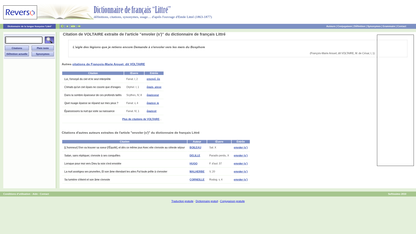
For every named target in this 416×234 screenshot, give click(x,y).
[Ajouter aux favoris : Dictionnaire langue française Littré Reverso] (67, 26)
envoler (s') (241, 147)
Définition (359, 26)
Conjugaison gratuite (232, 201)
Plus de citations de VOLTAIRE (140, 119)
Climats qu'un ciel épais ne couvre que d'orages (92, 87)
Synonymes (374, 26)
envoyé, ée (153, 79)
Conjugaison (344, 26)
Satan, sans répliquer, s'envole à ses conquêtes (92, 155)
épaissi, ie (153, 103)
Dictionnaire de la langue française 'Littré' (30, 26)
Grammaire (389, 26)
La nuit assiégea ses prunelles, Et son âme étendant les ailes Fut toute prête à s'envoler (115, 171)
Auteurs (330, 26)
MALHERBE (197, 171)
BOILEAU (195, 147)
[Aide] (62, 26)
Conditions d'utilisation (16, 194)
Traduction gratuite (182, 201)
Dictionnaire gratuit (207, 201)
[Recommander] (79, 26)
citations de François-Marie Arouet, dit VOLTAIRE (108, 64)
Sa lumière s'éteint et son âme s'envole (87, 179)
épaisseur (153, 95)
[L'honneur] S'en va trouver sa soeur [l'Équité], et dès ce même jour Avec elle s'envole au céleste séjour (124, 147)
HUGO (193, 163)
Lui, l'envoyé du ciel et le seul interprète (87, 79)
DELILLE (195, 155)
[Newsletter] (73, 26)
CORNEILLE (197, 179)
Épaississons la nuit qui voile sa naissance (89, 111)
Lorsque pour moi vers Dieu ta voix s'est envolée (92, 163)
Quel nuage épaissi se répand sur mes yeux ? (91, 103)
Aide (35, 194)
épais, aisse (154, 87)
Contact (401, 26)
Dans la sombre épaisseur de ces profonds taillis (93, 95)
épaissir (152, 111)
